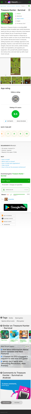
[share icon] (29, 6)
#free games (20, 321)
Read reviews (21, 121)
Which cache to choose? (8, 161)
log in (7, 385)
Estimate (10, 121)
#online (11, 318)
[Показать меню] (2, 2)
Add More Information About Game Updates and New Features (14, 351)
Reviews (17, 402)
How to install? (6, 159)
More (28, 346)
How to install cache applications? (11, 163)
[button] (17, 80)
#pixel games (19, 318)
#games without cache (8, 321)
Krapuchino (11, 199)
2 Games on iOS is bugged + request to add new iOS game (14, 357)
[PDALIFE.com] (13, 2)
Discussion (6, 402)
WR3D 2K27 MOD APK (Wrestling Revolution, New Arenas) (13, 363)
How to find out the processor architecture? (14, 167)
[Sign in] (29, 2)
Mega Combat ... (21, 18)
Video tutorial (5, 165)
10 (27, 134)
